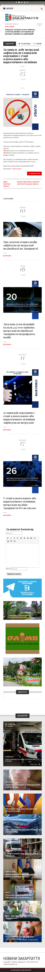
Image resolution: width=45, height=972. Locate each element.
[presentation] (7, 538)
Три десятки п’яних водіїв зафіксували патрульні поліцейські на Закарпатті (20, 245)
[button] (7, 538)
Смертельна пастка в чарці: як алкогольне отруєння (20, 760)
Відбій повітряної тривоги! (6, 184)
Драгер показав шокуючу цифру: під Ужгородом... (23, 830)
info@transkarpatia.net (10, 964)
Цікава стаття (35, 173)
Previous (38, 24)
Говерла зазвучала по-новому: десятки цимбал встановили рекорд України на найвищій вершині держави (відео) (20, 32)
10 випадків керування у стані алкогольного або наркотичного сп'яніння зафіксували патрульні (19, 417)
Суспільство (9, 757)
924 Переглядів (25, 44)
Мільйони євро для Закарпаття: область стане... (21, 809)
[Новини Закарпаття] (22, 17)
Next (41, 24)
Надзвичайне (17, 169)
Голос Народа (8, 782)
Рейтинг (39, 44)
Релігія (7, 913)
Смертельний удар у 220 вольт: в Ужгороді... (21, 854)
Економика (8, 806)
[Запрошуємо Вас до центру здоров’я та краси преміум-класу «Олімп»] (22, 638)
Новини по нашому (10, 871)
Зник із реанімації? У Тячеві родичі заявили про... (22, 785)
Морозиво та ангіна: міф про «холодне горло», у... (19, 937)
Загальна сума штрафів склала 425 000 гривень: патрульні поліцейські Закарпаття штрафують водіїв (19, 330)
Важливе (7, 892)
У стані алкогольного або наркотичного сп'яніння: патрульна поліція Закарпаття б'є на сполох (19, 503)
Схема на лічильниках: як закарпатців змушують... (18, 896)
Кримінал (8, 826)
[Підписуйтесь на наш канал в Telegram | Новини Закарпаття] (22, 588)
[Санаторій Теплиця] (22, 672)
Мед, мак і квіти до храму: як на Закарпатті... (21, 917)
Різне (6, 934)
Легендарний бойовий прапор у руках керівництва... (21, 875)
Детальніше (8, 256)
